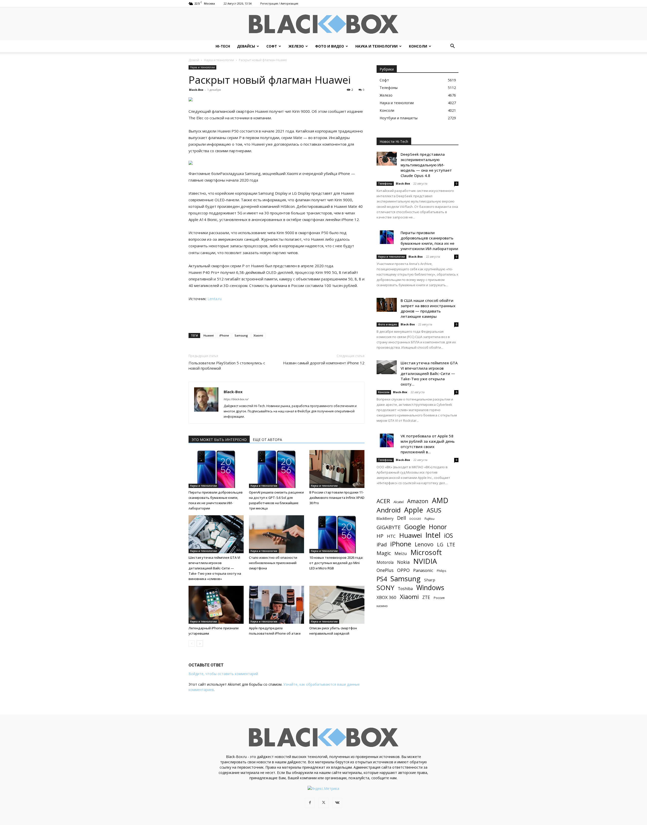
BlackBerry (385, 518)
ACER (383, 501)
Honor (438, 526)
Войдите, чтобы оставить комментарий (223, 673)
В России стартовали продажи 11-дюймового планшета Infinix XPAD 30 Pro (336, 497)
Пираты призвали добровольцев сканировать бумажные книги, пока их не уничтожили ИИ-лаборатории (429, 240)
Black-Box (196, 90)
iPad (382, 544)
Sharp (429, 579)
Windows (430, 587)
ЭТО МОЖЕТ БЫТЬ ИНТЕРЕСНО (219, 439)
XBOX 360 (386, 597)
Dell (401, 518)
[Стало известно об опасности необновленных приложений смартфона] (276, 534)
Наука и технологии (376, 46)
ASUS (434, 510)
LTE (451, 544)
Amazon (417, 501)
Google (414, 526)
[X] (323, 803)
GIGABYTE (389, 527)
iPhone (224, 335)
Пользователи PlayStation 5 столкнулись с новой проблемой (227, 365)
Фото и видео (329, 46)
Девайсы (246, 46)
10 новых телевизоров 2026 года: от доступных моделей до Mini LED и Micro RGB (336, 562)
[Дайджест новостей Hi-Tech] (323, 24)
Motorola (385, 562)
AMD (440, 500)
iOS (448, 535)
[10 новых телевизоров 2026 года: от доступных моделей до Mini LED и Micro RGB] (336, 534)
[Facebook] (310, 803)
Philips (441, 571)
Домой (194, 60)
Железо (296, 46)
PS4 (382, 579)
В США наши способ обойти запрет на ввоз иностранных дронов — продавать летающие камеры (428, 308)
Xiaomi (258, 335)
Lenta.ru (214, 298)
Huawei (208, 335)
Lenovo (424, 544)
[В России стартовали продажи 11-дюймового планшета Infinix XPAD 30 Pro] (336, 469)
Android (389, 510)
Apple (413, 509)
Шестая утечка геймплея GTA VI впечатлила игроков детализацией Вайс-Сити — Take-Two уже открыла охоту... (429, 373)
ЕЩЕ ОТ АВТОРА (267, 439)
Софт (271, 46)
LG (440, 544)
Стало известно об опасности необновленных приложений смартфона (273, 562)
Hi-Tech (223, 46)
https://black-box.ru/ (236, 399)
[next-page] (200, 643)
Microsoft (426, 552)
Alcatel (399, 502)
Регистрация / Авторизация (279, 3)
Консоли (418, 46)
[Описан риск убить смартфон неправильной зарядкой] (336, 605)
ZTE (426, 597)
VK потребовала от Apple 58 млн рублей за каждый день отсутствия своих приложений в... (428, 443)
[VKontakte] (337, 803)
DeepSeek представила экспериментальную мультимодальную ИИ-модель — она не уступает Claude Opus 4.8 (426, 165)
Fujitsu (429, 518)
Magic (384, 553)
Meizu (401, 553)
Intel (433, 535)
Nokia (403, 562)
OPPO (403, 570)
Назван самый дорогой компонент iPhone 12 (323, 362)
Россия (439, 597)
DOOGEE (415, 519)
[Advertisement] (276, 316)
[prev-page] (192, 643)
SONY (385, 587)
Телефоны (385, 183)
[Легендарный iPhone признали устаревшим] (216, 605)
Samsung (241, 335)
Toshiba (405, 588)
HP (380, 536)
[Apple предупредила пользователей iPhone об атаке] (276, 605)
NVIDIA (425, 561)
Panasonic (423, 570)
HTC (391, 536)
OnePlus (385, 570)
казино (382, 606)
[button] (452, 46)
